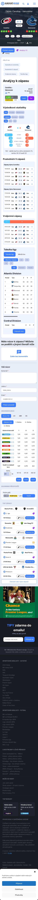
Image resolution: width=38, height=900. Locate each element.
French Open (7, 683)
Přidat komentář (8, 405)
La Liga (5, 732)
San (12, 204)
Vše (6, 121)
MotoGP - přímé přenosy (11, 774)
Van (27, 193)
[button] (35, 871)
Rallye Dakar (7, 703)
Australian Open (8, 677)
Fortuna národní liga (9, 742)
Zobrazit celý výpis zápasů (19, 582)
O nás (10, 853)
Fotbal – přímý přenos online (12, 756)
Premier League (8, 727)
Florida (16, 308)
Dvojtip (11, 112)
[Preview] (33, 542)
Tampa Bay (17, 286)
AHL (4, 672)
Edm (12, 193)
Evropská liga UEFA (9, 719)
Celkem (7, 117)
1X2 (6, 112)
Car (28, 169)
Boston (16, 299)
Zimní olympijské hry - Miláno (12, 754)
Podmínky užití (11, 862)
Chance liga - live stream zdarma (14, 764)
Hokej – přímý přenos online (12, 759)
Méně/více (20, 112)
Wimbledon (6, 680)
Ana (12, 201)
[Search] (23, 3)
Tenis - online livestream (11, 766)
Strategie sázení (8, 788)
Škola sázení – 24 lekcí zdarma (13, 785)
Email (3, 395)
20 (21, 260)
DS (26, 416)
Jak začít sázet (8, 783)
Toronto (16, 312)
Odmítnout (19, 889)
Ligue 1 (5, 737)
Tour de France (8, 693)
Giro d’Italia (6, 698)
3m (15, 121)
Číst (31, 98)
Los (28, 197)
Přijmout (19, 883)
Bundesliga (6, 729)
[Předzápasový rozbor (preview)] (33, 542)
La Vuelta (6, 695)
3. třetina (7, 426)
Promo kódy (7, 790)
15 (27, 260)
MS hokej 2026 (8, 667)
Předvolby (19, 895)
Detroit (16, 303)
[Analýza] (34, 513)
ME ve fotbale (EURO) (10, 717)
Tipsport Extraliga (9, 675)
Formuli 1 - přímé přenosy (11, 771)
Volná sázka (8, 805)
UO (14, 416)
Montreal (17, 290)
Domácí (14, 117)
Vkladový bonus (26, 805)
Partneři (5, 867)
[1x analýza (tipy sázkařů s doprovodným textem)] (33, 513)
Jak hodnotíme (18, 865)
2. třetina (28, 422)
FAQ (30, 865)
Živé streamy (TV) (9, 793)
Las (12, 169)
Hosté (21, 117)
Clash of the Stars (9, 705)
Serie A (5, 734)
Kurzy (7, 53)
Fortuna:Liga (7, 739)
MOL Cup (6, 745)
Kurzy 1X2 (6, 416)
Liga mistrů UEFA (8, 724)
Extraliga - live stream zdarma (13, 761)
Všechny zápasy (11, 260)
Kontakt (25, 865)
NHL (19, 40)
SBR (20, 416)
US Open (6, 685)
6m (10, 121)
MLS (4, 690)
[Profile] (28, 3)
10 (6, 263)
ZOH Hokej (6, 665)
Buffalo (16, 282)
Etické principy (20, 862)
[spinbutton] (7, 474)
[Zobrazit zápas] (31, 169)
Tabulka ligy (24, 74)
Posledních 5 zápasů (11, 69)
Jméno (4, 386)
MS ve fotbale (7, 714)
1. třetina (18, 422)
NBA (4, 688)
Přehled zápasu (8, 50)
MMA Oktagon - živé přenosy (13, 769)
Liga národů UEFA (9, 722)
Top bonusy (7, 799)
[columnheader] (7, 278)
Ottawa (16, 295)
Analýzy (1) (23, 50)
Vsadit (24, 98)
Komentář (5, 371)
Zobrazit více (19, 331)
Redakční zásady (8, 865)
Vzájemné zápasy (10, 74)
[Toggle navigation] (34, 3)
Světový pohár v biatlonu (11, 700)
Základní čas (8, 422)
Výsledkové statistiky (12, 65)
